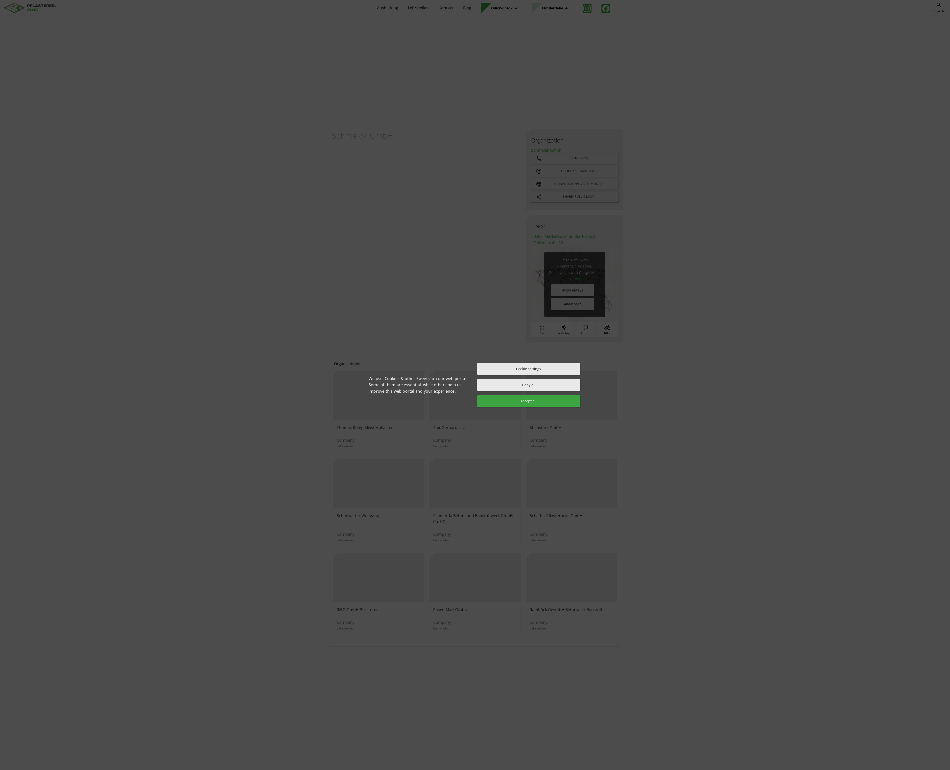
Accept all (529, 401)
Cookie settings (528, 368)
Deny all (528, 385)
